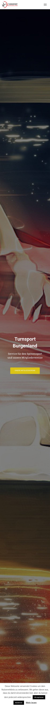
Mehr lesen (31, 702)
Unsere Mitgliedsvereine (25, 370)
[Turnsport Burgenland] (10, 4)
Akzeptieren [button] (39, 697)
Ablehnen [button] (18, 703)
